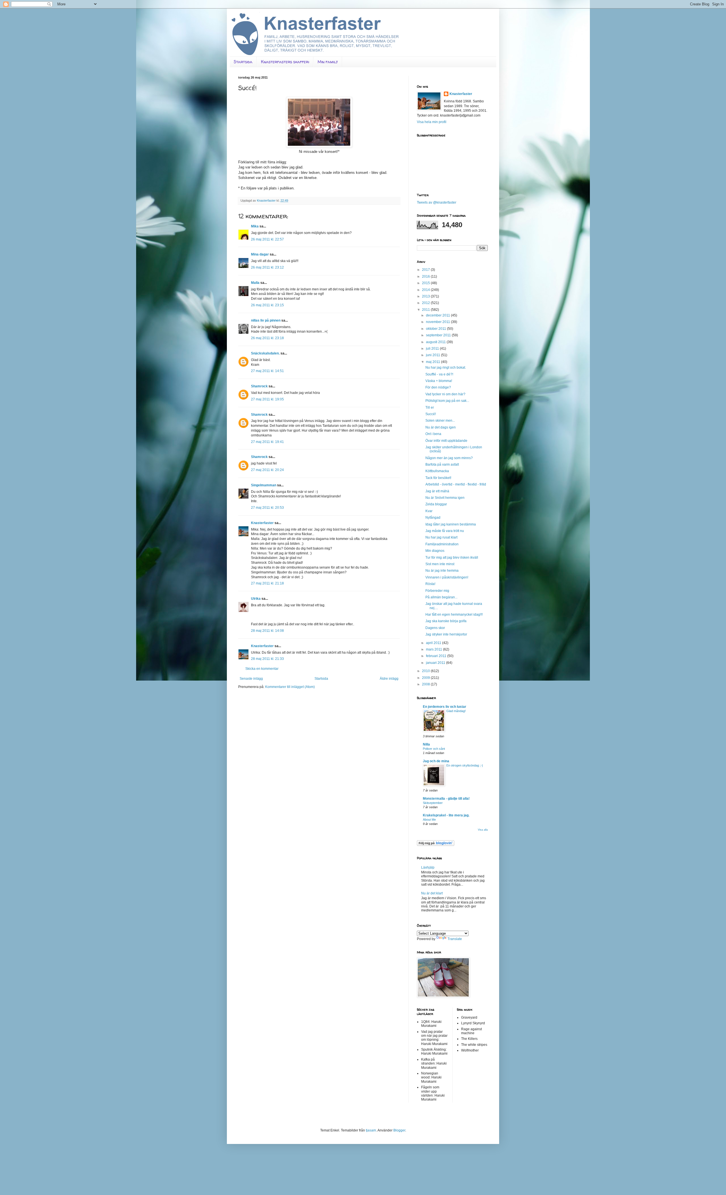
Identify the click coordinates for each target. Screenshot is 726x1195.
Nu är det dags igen (440, 427)
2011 (426, 310)
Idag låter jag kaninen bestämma (450, 524)
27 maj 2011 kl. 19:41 (267, 442)
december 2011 (438, 315)
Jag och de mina (436, 761)
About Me (429, 819)
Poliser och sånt (434, 748)
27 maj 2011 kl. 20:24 (267, 470)
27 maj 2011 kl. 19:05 (267, 399)
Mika (255, 226)
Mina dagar (260, 254)
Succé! (430, 414)
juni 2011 (433, 355)
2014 (426, 290)
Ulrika (256, 599)
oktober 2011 (436, 329)
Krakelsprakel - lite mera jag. (446, 815)
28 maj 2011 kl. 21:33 (267, 659)
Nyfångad (432, 518)
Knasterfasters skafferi (285, 61)
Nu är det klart (432, 893)
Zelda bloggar (436, 504)
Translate (455, 939)
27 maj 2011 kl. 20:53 (267, 508)
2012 (426, 303)
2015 (426, 283)
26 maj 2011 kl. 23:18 (267, 338)
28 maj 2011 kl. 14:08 (267, 631)
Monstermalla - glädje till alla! (446, 799)
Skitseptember (433, 803)
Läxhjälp (427, 867)
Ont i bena (433, 434)
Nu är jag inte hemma (442, 571)
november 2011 (438, 322)
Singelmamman (263, 485)
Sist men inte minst (439, 564)
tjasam (371, 1130)
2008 (426, 684)
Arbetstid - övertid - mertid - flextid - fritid (455, 484)
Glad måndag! (456, 711)
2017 (426, 270)
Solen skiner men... (440, 421)
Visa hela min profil (431, 122)
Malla (255, 283)
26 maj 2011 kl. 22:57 (267, 239)
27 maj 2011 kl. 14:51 (267, 371)
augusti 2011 (436, 342)
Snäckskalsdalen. (265, 353)
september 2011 (439, 335)
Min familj (328, 61)
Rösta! (430, 584)
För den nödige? (438, 387)
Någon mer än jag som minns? (449, 458)
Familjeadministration (442, 544)
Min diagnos (434, 551)
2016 (426, 276)
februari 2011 (436, 656)
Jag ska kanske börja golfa (446, 621)
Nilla (426, 744)
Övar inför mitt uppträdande (446, 441)
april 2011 (434, 643)
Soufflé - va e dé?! (439, 374)
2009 (426, 678)
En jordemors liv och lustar (444, 707)
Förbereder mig (437, 591)
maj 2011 (433, 362)
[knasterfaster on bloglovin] (435, 845)
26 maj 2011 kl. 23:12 (267, 267)
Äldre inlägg (389, 679)
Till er (429, 407)
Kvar (428, 511)
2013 (426, 296)
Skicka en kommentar (261, 669)
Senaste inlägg (251, 679)
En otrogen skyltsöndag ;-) (464, 765)
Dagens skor (435, 628)
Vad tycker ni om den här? (445, 394)
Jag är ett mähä (437, 491)
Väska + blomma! (438, 381)
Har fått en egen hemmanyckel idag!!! (454, 614)
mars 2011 (434, 649)
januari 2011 (436, 663)
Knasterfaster (262, 523)
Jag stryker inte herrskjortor (446, 634)
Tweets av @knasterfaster (436, 202)
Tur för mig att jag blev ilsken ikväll (451, 558)
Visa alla (483, 829)
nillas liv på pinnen (265, 320)
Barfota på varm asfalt (442, 464)
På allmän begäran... (441, 597)
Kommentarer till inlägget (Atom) (290, 687)
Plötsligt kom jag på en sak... (447, 401)
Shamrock (259, 386)
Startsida (243, 61)
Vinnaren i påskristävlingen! (446, 577)
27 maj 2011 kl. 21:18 (267, 583)
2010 (426, 671)
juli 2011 (433, 349)
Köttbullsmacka (437, 471)
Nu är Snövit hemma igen (445, 498)
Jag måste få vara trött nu (444, 531)
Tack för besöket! (438, 478)
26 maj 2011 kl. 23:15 (267, 305)
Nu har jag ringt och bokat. (445, 368)
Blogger (399, 1130)
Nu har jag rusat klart (441, 537)
